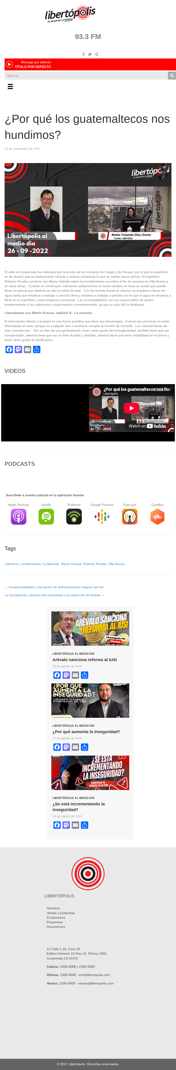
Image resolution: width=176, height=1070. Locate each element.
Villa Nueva (116, 564)
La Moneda (51, 564)
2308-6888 (68, 966)
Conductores (56, 917)
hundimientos (31, 564)
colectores (12, 564)
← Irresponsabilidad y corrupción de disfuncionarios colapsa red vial (54, 587)
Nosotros (53, 908)
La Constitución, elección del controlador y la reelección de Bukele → (55, 595)
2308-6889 (87, 966)
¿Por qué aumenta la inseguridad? (86, 731)
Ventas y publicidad (61, 913)
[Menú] (10, 86)
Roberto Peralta (94, 564)
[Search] (172, 76)
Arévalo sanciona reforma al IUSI (84, 659)
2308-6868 (68, 975)
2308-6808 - (68, 983)
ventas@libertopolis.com (96, 983)
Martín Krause (71, 564)
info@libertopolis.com (94, 975)
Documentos (56, 927)
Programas (55, 922)
